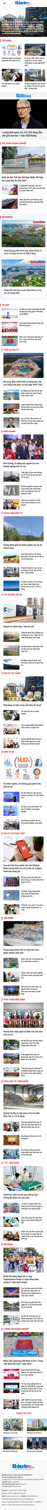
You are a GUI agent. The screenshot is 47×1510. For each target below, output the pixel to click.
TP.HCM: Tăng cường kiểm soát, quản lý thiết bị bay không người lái (30, 893)
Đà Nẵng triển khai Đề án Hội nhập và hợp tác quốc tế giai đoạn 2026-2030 (31, 393)
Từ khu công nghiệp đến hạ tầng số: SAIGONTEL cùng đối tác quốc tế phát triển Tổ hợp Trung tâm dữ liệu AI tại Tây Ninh (32, 1389)
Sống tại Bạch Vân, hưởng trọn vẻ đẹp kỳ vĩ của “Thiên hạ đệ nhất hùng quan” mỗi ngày (32, 635)
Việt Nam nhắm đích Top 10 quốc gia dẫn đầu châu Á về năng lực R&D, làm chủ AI (31, 1124)
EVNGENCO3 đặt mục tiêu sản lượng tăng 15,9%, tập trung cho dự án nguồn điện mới (32, 188)
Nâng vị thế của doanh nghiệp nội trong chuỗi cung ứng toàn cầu (32, 975)
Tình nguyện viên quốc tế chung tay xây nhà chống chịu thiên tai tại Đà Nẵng (32, 1056)
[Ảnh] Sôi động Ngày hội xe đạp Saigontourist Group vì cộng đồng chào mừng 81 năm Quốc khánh (21, 1279)
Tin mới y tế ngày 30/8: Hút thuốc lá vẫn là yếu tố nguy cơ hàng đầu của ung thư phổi (32, 1206)
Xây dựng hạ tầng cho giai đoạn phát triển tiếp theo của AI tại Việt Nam (31, 1152)
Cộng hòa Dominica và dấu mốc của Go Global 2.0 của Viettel (30, 502)
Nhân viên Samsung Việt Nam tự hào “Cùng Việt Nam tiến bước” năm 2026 (31, 339)
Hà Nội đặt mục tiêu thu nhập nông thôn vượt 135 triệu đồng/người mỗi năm (31, 1043)
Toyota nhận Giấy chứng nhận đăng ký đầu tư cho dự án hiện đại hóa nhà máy (32, 407)
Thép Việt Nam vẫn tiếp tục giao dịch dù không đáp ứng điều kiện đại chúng (31, 201)
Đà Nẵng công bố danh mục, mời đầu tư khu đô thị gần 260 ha (32, 662)
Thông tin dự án (23, 1413)
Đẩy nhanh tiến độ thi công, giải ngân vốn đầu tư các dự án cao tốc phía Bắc (32, 556)
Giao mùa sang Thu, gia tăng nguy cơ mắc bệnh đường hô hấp (31, 1220)
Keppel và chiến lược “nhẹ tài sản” (18, 626)
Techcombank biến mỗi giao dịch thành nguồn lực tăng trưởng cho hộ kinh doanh (31, 741)
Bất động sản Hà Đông (34, 1433)
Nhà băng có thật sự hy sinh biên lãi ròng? (22, 705)
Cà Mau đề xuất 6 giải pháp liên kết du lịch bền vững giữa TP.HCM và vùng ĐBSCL (32, 311)
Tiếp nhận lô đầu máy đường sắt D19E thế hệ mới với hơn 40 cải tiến (31, 474)
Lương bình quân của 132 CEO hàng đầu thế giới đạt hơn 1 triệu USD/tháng (22, 134)
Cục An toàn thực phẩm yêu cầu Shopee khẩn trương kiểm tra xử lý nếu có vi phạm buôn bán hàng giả (22, 868)
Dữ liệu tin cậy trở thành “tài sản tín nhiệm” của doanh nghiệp (31, 809)
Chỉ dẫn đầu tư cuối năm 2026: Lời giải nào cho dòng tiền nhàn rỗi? (32, 648)
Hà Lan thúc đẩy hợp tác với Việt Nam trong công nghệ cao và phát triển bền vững (32, 420)
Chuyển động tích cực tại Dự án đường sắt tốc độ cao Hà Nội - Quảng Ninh (35, 85)
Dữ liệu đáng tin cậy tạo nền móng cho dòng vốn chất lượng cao (32, 795)
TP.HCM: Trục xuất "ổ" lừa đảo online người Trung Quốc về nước (32, 907)
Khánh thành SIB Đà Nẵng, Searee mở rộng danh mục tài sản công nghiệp (31, 1372)
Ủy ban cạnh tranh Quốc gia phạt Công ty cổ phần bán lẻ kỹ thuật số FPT (32, 879)
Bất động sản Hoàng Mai (35, 1451)
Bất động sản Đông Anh (10, 1451)
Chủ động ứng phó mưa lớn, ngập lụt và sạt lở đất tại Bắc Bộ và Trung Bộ (31, 1304)
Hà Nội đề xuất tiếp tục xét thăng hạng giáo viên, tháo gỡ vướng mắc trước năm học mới (32, 1318)
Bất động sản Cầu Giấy (10, 1433)
